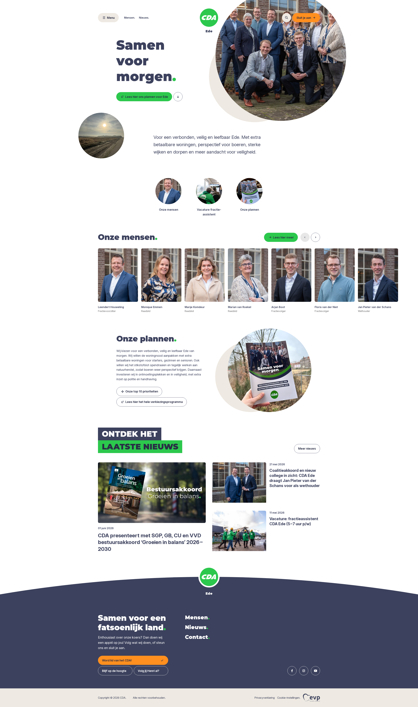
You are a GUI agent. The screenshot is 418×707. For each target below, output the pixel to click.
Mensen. (129, 17)
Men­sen (197, 617)
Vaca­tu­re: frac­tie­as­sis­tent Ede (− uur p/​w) (293, 521)
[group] (118, 280)
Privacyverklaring (264, 697)
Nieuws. (144, 17)
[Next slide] (315, 237)
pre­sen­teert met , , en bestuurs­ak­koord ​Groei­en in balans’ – (150, 542)
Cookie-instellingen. (288, 697)
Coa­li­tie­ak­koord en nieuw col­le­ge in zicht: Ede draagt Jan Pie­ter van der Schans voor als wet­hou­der (294, 478)
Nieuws (196, 627)
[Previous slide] (305, 237)
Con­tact (197, 637)
